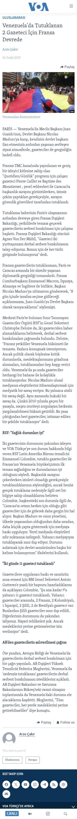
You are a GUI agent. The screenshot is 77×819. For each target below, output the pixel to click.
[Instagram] (47, 814)
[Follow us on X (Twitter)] (16, 784)
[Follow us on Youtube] (25, 784)
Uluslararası (13, 18)
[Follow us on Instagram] (35, 784)
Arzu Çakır (10, 49)
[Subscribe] (6, 794)
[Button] (67, 67)
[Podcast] (63, 784)
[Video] (30, 814)
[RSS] (54, 784)
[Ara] (65, 814)
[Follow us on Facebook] (6, 784)
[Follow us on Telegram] (44, 784)
